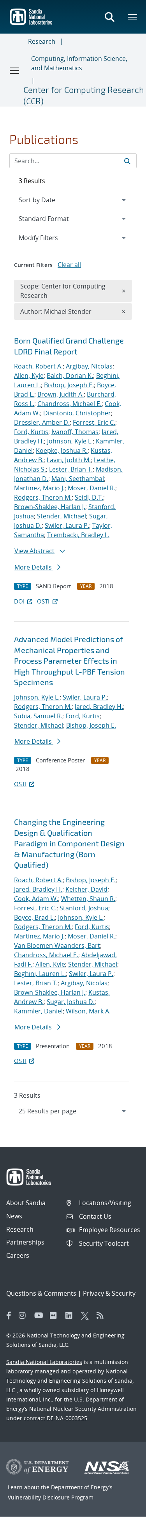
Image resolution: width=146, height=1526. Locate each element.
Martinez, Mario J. (39, 488)
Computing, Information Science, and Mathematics (79, 63)
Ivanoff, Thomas (75, 431)
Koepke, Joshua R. (62, 450)
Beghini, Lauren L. (40, 973)
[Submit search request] (127, 160)
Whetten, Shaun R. (88, 898)
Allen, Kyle (29, 375)
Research (41, 41)
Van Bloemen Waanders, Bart (57, 945)
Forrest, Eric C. (94, 422)
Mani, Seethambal (77, 478)
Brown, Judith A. (60, 394)
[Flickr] (56, 1315)
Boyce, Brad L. (34, 917)
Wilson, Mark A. (88, 1011)
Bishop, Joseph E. (69, 385)
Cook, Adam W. (36, 898)
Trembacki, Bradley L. (78, 535)
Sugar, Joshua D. (71, 1001)
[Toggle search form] (109, 16)
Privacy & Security (109, 1293)
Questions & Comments (41, 1293)
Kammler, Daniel (38, 1011)
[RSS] (102, 1315)
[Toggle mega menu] (132, 16)
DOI (19, 601)
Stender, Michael (61, 516)
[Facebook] (9, 1315)
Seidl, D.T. (89, 497)
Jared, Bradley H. (99, 706)
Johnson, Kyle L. (70, 441)
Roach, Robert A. (38, 366)
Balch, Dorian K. (70, 375)
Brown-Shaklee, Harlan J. (49, 506)
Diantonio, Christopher (77, 413)
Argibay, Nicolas (89, 366)
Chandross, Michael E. (69, 403)
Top (122, 1517)
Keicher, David (86, 889)
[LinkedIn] (71, 1315)
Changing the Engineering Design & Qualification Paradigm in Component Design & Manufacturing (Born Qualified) (69, 843)
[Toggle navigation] (14, 70)
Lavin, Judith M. (69, 460)
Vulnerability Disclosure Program (50, 1497)
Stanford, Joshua (84, 908)
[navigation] (73, 1111)
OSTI (43, 601)
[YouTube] (40, 1315)
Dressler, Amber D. (42, 422)
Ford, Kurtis (31, 431)
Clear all (69, 264)
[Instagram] (24, 1315)
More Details (33, 567)
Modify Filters (48, 237)
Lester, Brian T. (71, 469)
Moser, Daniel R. (91, 488)
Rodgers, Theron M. (43, 497)
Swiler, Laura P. (67, 525)
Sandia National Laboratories (44, 1362)
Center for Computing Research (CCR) (83, 95)
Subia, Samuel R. (38, 716)
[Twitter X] (87, 1315)
